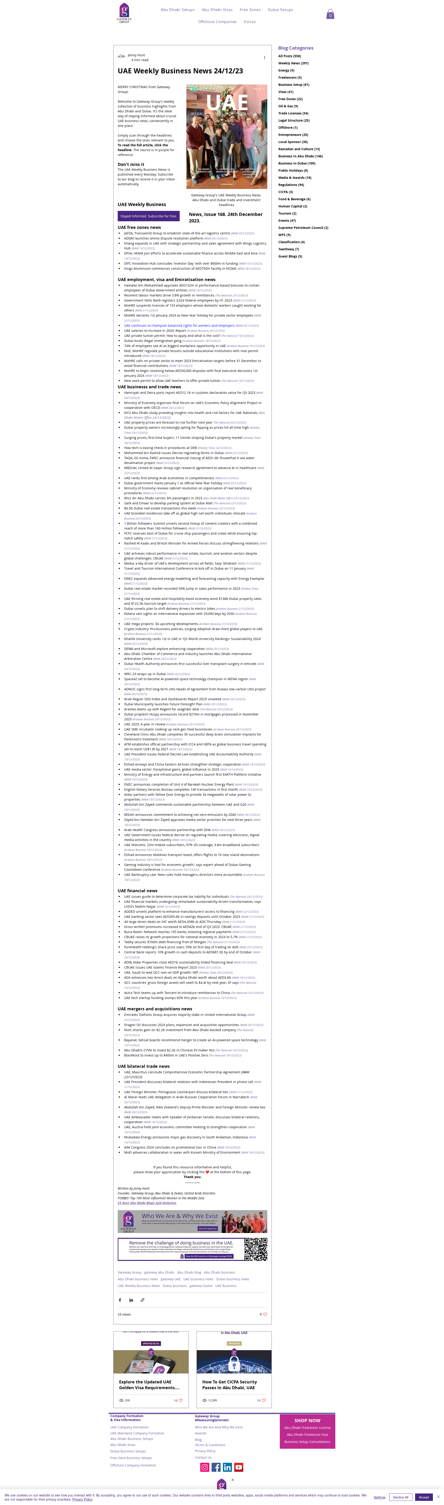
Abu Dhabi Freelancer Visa (307, 1434)
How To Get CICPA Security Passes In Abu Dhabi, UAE (229, 1385)
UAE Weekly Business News (139, 1286)
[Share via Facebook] (120, 1300)
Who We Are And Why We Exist (219, 1427)
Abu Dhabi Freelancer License (307, 1427)
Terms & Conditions (210, 1445)
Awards (201, 1433)
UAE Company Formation (129, 1427)
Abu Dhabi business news (138, 1279)
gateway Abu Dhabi (159, 1272)
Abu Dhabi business (219, 1272)
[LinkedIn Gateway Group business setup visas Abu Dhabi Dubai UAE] (227, 1467)
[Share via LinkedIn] (131, 1300)
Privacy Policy (205, 1451)
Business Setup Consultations (307, 1441)
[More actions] (264, 57)
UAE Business (225, 1286)
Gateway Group (130, 1272)
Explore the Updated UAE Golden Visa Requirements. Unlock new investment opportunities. (147, 1385)
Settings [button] (379, 1497)
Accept (424, 1497)
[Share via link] (142, 1300)
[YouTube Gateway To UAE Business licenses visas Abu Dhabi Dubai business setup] (238, 1467)
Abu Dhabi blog (189, 1272)
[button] (177, 10)
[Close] (438, 1497)
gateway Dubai (201, 1286)
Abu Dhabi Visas (123, 1444)
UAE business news (198, 1279)
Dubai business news (232, 1279)
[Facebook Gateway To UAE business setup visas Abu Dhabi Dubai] (216, 1467)
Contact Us (203, 1457)
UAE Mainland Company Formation (137, 1433)
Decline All (400, 1497)
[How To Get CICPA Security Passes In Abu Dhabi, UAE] (234, 1352)
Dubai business (175, 1286)
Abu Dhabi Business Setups (131, 1438)
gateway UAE (171, 1279)
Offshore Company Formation (133, 1465)
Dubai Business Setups (128, 1451)
